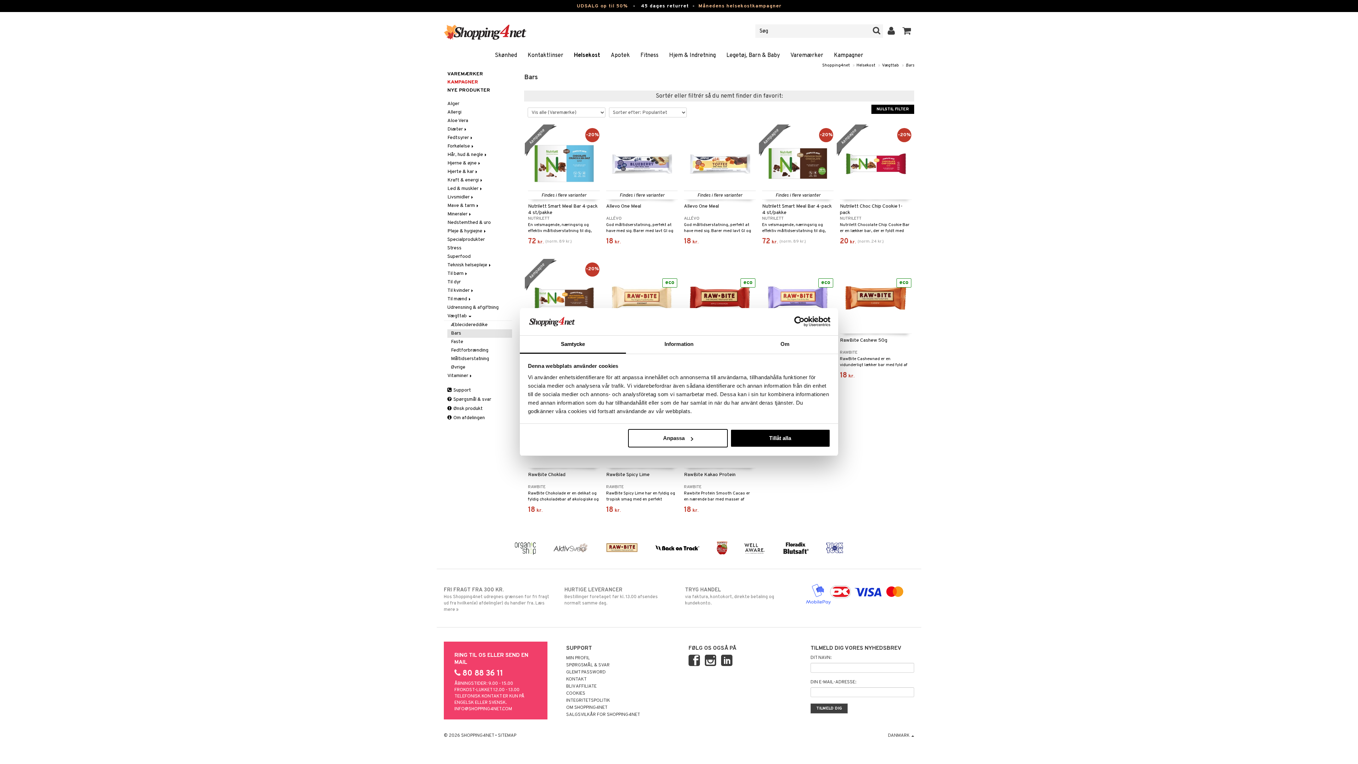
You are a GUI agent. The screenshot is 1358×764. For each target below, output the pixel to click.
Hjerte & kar (461, 172)
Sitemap (507, 736)
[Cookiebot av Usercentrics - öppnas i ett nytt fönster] (799, 321)
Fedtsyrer (458, 138)
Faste (457, 342)
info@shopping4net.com (483, 709)
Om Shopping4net (587, 708)
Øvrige (458, 367)
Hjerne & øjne (462, 163)
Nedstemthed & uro (469, 223)
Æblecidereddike (469, 325)
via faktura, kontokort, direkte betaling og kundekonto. (729, 596)
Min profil (578, 658)
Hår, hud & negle (465, 155)
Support (461, 390)
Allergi (454, 112)
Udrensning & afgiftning (473, 308)
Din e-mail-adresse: (833, 682)
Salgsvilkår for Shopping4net (603, 715)
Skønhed (506, 55)
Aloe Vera (457, 121)
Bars (910, 65)
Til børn (456, 274)
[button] (907, 31)
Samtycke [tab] (573, 344)
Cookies (575, 693)
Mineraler (458, 214)
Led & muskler (463, 189)
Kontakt (576, 679)
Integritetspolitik (588, 701)
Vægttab (890, 65)
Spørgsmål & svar (471, 400)
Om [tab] (784, 344)
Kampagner (848, 55)
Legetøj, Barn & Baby (753, 55)
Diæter (455, 129)
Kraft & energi (463, 180)
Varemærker (806, 55)
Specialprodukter (466, 240)
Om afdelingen (468, 418)
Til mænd (457, 299)
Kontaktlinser (545, 55)
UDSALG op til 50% (602, 6)
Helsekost (587, 55)
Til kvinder (459, 291)
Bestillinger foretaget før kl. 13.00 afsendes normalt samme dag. (611, 596)
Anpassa (674, 438)
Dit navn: (821, 658)
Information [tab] (679, 344)
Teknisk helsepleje (467, 265)
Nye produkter (468, 90)
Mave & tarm (461, 206)
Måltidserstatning (470, 359)
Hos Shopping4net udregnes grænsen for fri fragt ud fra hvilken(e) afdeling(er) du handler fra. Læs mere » (496, 600)
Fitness (649, 55)
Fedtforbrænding (469, 350)
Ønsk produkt (467, 409)
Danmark (899, 736)
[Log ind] (891, 31)
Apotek (620, 55)
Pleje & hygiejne (465, 231)
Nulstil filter (893, 109)
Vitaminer (458, 376)
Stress (454, 248)
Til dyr (454, 282)
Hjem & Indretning (692, 55)
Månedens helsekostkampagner (740, 6)
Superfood (459, 257)
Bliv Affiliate (581, 686)
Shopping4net (836, 65)
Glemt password (586, 672)
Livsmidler (459, 197)
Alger (453, 104)
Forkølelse (459, 146)
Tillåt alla (780, 438)
